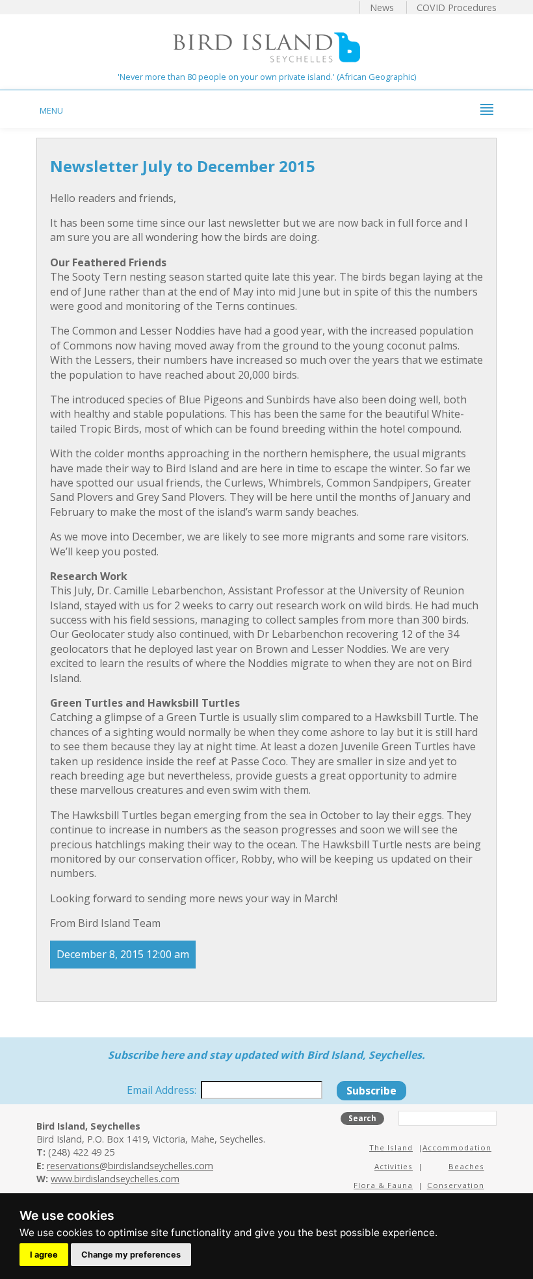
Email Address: (163, 1090)
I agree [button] (44, 1255)
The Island (391, 1147)
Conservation (455, 1185)
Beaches (466, 1166)
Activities (393, 1166)
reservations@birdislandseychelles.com (130, 1165)
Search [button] (362, 1118)
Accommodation (456, 1147)
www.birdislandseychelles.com (115, 1178)
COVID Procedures (457, 7)
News (382, 7)
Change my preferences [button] (131, 1255)
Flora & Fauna (383, 1185)
